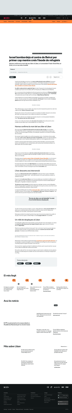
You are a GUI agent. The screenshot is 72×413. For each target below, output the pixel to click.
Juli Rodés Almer (57, 367)
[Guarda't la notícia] (48, 77)
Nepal (30, 15)
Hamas (36, 263)
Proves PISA (56, 15)
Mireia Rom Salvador (47, 291)
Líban (11, 77)
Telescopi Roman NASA (36, 15)
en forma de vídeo (36, 189)
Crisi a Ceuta (20, 15)
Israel (27, 263)
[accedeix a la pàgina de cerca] (65, 18)
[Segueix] (15, 77)
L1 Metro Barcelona (50, 15)
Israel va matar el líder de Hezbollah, (35, 158)
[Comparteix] (50, 77)
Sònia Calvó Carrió (56, 315)
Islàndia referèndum (44, 15)
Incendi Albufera (61, 15)
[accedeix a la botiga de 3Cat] (63, 18)
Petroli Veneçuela (26, 15)
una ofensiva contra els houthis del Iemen (45, 240)
